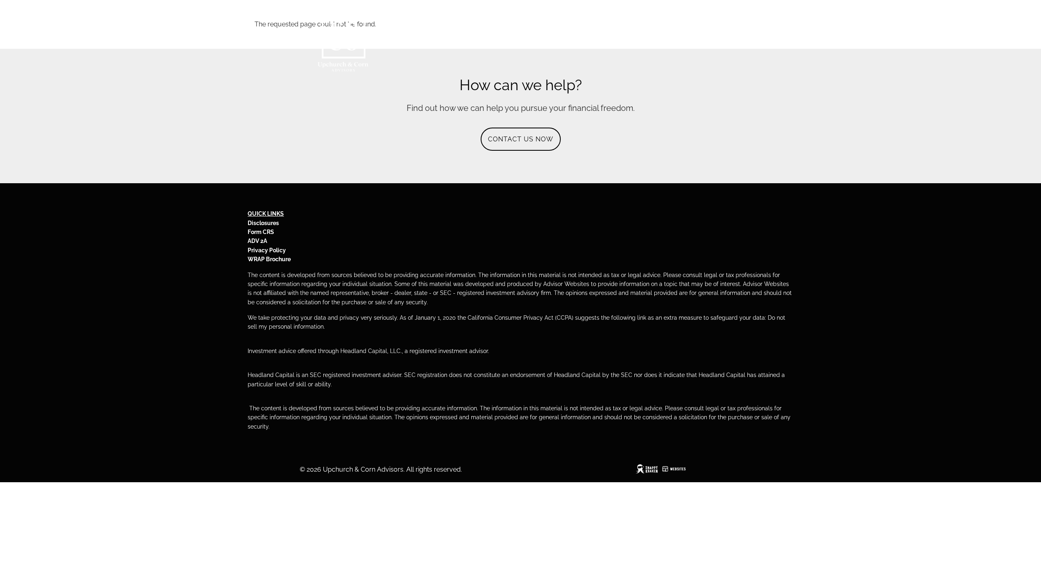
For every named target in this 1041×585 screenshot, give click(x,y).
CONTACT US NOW (520, 139)
